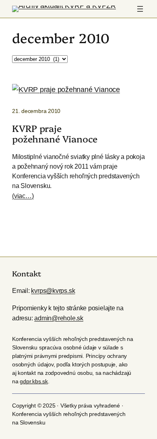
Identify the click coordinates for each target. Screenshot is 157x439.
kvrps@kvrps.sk (53, 290)
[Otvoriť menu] (140, 9)
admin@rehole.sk (58, 318)
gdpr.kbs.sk (34, 381)
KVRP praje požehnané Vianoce (54, 133)
